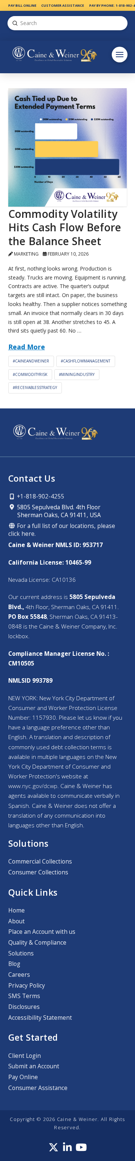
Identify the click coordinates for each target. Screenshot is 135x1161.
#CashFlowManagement (85, 361)
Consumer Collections (38, 872)
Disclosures (24, 1007)
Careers (19, 975)
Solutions (21, 953)
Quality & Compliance (37, 943)
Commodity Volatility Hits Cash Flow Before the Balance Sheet (65, 227)
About (16, 921)
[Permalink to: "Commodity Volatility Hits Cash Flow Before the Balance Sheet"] (67, 147)
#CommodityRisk (30, 374)
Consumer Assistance (38, 1088)
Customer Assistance (62, 5)
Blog (14, 964)
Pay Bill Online (22, 5)
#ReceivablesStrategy (35, 387)
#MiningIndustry (76, 374)
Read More (26, 346)
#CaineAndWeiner (31, 361)
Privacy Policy (26, 985)
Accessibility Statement (40, 1018)
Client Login (24, 1056)
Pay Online (23, 1077)
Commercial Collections (40, 861)
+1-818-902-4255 (39, 496)
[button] (120, 54)
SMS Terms (24, 996)
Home (16, 910)
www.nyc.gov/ (32, 786)
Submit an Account (33, 1066)
